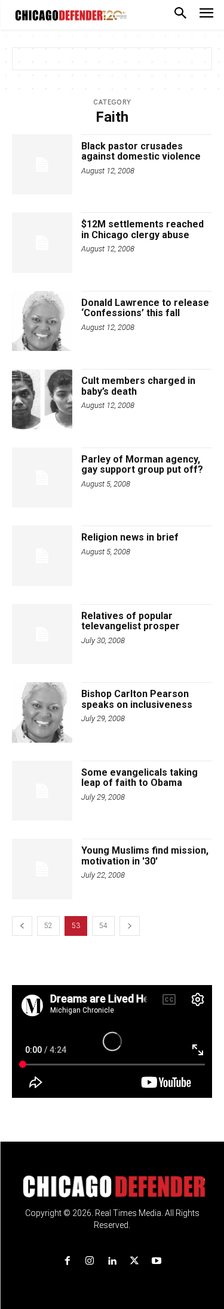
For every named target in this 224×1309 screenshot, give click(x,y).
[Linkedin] (112, 1261)
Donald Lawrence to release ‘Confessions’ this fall (145, 308)
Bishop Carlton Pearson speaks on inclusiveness (136, 699)
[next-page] (129, 926)
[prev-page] (22, 926)
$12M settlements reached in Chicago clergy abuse (142, 229)
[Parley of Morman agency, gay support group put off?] (42, 478)
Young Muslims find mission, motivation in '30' (144, 856)
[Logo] (112, 1187)
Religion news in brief (130, 537)
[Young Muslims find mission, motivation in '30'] (42, 869)
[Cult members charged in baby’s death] (42, 399)
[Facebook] (68, 1261)
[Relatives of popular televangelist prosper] (42, 634)
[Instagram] (90, 1261)
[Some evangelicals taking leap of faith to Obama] (42, 791)
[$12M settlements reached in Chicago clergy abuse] (42, 242)
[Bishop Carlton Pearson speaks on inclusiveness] (42, 712)
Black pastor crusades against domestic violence (141, 151)
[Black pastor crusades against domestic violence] (42, 164)
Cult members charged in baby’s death (138, 386)
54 (103, 925)
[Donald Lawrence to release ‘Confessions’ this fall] (42, 321)
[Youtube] (156, 1261)
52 (48, 925)
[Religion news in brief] (42, 556)
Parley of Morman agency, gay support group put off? (142, 465)
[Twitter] (134, 1261)
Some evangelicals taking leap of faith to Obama (139, 778)
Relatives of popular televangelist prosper (130, 621)
